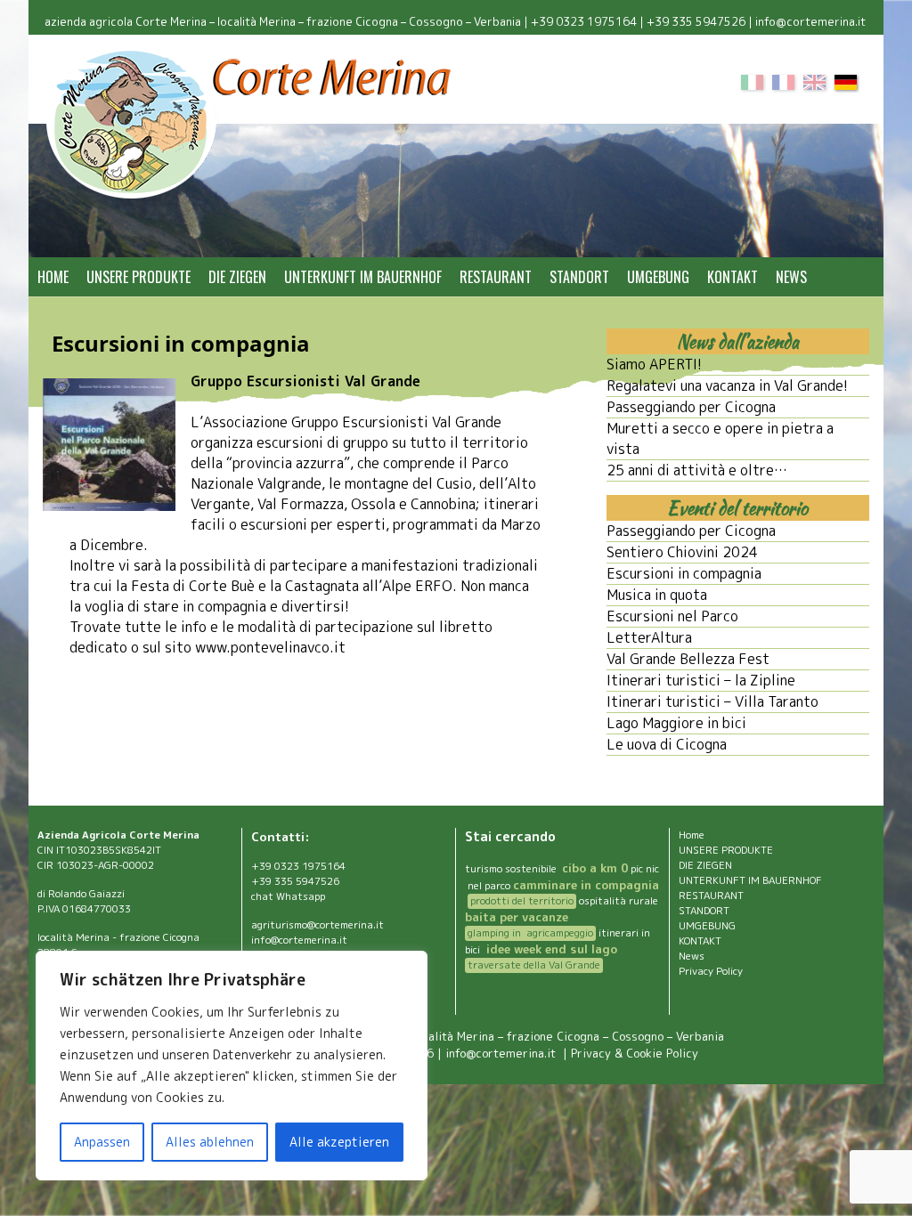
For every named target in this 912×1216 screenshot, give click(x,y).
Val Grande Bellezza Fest (688, 659)
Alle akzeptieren (339, 1141)
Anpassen (102, 1141)
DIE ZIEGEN (237, 277)
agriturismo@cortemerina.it (317, 925)
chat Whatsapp (288, 896)
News (791, 277)
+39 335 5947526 (696, 21)
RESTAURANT (496, 277)
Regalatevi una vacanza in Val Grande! (727, 385)
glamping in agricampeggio (530, 933)
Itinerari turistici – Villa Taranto (712, 701)
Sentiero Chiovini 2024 (682, 552)
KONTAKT (732, 277)
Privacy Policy (711, 971)
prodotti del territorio (522, 901)
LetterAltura (649, 637)
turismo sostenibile (512, 869)
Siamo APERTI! (654, 364)
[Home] (250, 124)
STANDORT (579, 277)
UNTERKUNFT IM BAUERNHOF (363, 277)
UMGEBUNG (658, 277)
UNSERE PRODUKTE (138, 277)
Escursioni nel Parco (672, 616)
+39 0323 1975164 (584, 21)
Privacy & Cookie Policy (634, 1053)
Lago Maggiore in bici (676, 723)
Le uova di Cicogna (667, 744)
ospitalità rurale (618, 901)
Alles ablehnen (210, 1141)
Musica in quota (657, 594)
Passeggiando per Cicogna (691, 407)
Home (53, 277)
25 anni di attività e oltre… (697, 470)
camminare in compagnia (586, 885)
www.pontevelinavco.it (270, 647)
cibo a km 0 (595, 868)
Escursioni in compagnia (684, 573)
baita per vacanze (516, 917)
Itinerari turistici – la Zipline (701, 680)
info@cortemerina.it (811, 21)
